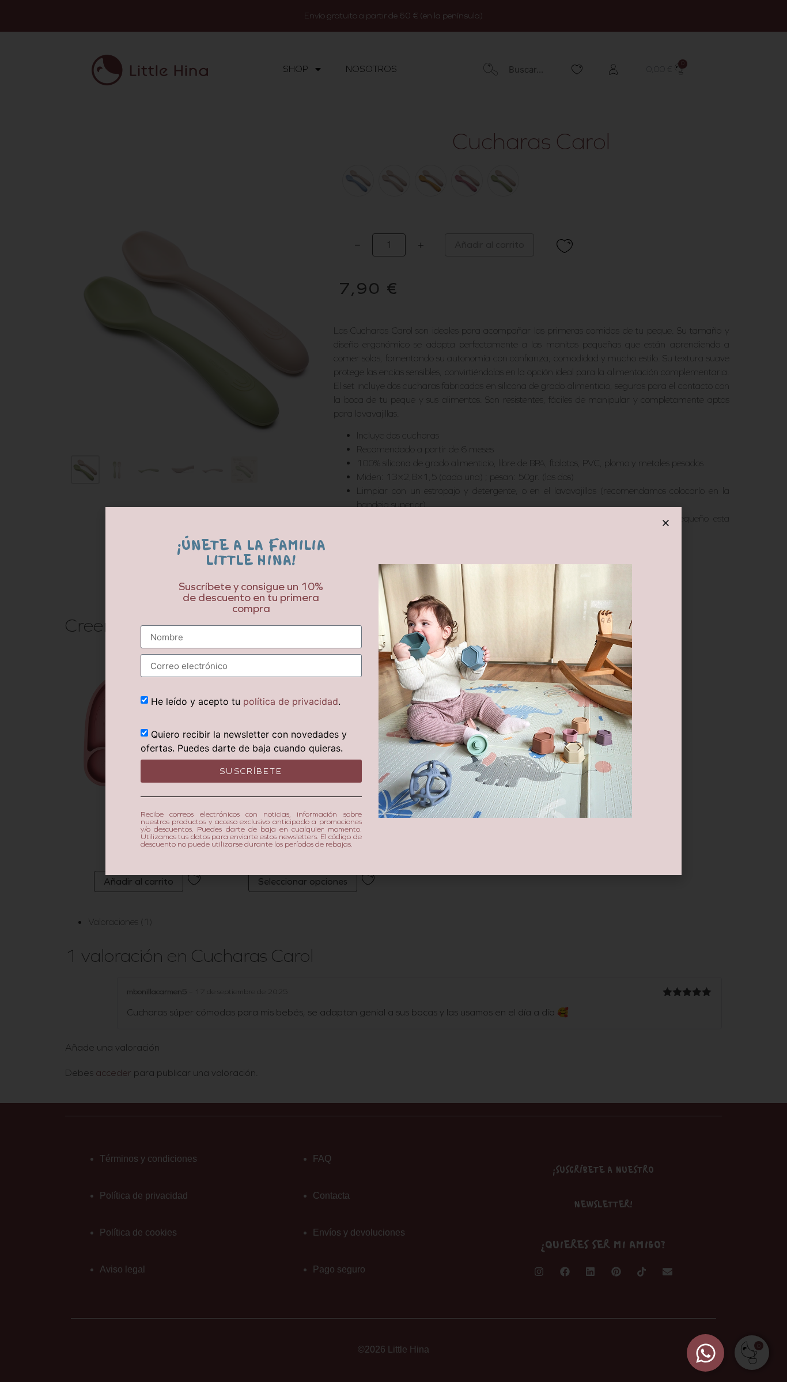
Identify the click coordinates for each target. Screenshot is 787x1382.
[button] (665, 523)
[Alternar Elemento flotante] (705, 1353)
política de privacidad (290, 701)
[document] (393, 691)
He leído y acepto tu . (245, 701)
